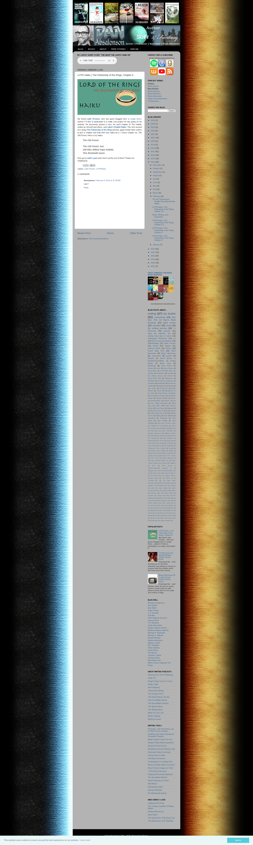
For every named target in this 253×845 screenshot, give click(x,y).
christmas (152, 366)
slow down (165, 513)
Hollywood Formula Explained (160, 774)
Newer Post (84, 233)
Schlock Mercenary (156, 812)
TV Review (154, 475)
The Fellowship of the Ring (99, 130)
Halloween (169, 378)
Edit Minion (152, 784)
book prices (160, 490)
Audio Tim (152, 678)
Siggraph (151, 470)
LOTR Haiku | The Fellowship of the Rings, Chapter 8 (163, 230)
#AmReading (153, 343)
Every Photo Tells (154, 378)
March (156, 193)
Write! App (170, 483)
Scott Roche (153, 650)
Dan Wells (152, 608)
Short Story (160, 408)
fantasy (159, 495)
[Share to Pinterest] (94, 165)
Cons (174, 435)
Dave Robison (168, 438)
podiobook (160, 373)
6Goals (169, 376)
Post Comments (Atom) (98, 239)
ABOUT (103, 49)
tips (149, 518)
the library (158, 515)
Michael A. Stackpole (156, 633)
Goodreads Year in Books (156, 448)
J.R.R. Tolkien (171, 455)
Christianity (153, 435)
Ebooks (151, 358)
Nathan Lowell (154, 643)
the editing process (155, 376)
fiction (167, 495)
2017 (153, 152)
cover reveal (163, 413)
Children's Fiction (170, 433)
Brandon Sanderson (154, 433)
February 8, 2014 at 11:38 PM (108, 180)
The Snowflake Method (157, 777)
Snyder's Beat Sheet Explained (161, 743)
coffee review (168, 493)
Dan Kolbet (152, 605)
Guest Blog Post (156, 351)
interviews (158, 500)
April (155, 189)
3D (160, 388)
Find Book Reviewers (157, 758)
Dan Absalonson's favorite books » (163, 304)
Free (152, 396)
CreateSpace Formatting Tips (160, 762)
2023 (153, 131)
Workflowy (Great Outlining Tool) (161, 749)
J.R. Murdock (153, 623)
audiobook (161, 383)
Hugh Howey (153, 610)
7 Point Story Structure (157, 771)
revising (170, 373)
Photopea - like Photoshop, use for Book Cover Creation (161, 730)
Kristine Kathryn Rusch (157, 628)
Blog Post (172, 428)
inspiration (163, 418)
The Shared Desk (155, 706)
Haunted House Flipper (158, 450)
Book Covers (170, 343)
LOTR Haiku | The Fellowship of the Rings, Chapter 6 (163, 238)
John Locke (155, 458)
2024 (153, 127)
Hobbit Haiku (120, 127)
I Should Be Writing (156, 691)
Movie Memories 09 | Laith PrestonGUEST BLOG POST (167, 578)
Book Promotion (167, 431)
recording (165, 510)
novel (155, 505)
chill (151, 493)
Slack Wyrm (153, 815)
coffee (158, 493)
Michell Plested (162, 398)
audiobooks (159, 317)
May (155, 186)
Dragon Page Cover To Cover (160, 681)
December (157, 165)
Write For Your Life (156, 713)
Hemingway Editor (155, 787)
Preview (164, 463)
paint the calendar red (159, 333)
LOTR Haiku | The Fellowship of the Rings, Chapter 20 (163, 209)
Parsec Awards (170, 401)
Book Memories (154, 94)
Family (161, 443)
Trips (160, 480)
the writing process (157, 328)
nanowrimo (156, 356)
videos (162, 518)
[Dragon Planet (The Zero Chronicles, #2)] (161, 298)
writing (152, 313)
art (174, 338)
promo (157, 510)
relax (171, 510)
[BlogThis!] (86, 165)
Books (168, 348)
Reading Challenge (165, 381)
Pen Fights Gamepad (159, 403)
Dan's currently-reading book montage (160, 274)
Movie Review (166, 366)
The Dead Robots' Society (159, 697)
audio (152, 488)
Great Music (152, 371)
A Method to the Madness (159, 426)
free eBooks (168, 416)
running (157, 513)
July (155, 179)
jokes (166, 500)
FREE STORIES (118, 49)
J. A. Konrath (153, 613)
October (156, 168)
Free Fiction (161, 396)
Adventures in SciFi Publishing (160, 675)
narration (156, 325)
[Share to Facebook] (91, 165)
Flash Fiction (152, 445)
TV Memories (153, 101)
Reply (86, 188)
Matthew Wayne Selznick (158, 630)
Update (168, 346)
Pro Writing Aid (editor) (157, 793)
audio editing (163, 488)
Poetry (155, 346)
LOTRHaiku (101, 169)
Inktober (150, 455)
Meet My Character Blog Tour (158, 460)
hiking (157, 386)
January (156, 245)
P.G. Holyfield (153, 645)
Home (110, 233)
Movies (150, 368)
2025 (153, 124)
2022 (153, 134)
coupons (150, 495)
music (158, 368)
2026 (153, 120)
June (155, 182)
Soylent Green (152, 473)
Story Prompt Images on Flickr (160, 768)
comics (152, 413)
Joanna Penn (153, 620)
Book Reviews (154, 91)
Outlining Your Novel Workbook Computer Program (161, 735)
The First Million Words (157, 700)
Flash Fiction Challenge (167, 393)
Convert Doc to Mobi (156, 755)
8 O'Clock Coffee (170, 423)
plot (149, 508)
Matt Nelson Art (154, 660)
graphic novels (162, 498)
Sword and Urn (165, 473)
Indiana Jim (151, 453)
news (168, 325)
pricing (150, 510)
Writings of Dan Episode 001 (157, 485)
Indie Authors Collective (165, 453)
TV (175, 473)
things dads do (168, 515)
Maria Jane (165, 363)
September (158, 172)
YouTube (173, 485)
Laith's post (92, 158)
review (150, 513)
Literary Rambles (155, 790)
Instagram (160, 455)
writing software (165, 520)
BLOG (80, 49)
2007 (153, 266)
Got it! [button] (238, 840)
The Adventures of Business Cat (161, 818)
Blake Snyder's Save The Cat (160, 739)
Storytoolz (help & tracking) (159, 752)
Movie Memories (155, 96)
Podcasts (151, 381)
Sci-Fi (154, 465)
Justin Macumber (155, 625)
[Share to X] (89, 165)
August (156, 175)
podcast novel (157, 508)
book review (169, 322)
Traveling (151, 480)
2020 (153, 141)
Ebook (150, 440)
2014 (153, 162)
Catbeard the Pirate (156, 803)
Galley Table (153, 684)
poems (169, 356)
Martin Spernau (167, 458)
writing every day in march (159, 336)
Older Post (136, 233)
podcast (167, 331)
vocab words (171, 518)
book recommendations (162, 341)
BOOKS (91, 49)
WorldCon (160, 483)
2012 (153, 252)
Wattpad (170, 408)
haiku (110, 124)
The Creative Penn (156, 694)
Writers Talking (154, 716)
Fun (160, 445)
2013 (153, 249)
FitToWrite (170, 443)
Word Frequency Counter (158, 781)
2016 (153, 155)
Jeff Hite (151, 615)
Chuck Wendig (162, 391)
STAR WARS (161, 406)
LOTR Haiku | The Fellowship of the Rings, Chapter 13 (163, 222)
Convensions (155, 438)
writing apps (154, 520)
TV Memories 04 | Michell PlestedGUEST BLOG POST (166, 556)
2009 (153, 263)
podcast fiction (154, 348)
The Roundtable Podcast (158, 703)
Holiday (171, 450)
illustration (151, 418)
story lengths (162, 421)
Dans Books (168, 368)
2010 (153, 259)
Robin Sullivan (154, 648)
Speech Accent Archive (157, 746)
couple (133, 119)
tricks (155, 518)
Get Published (168, 445)
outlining (170, 505)
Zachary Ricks (154, 658)
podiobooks (169, 508)
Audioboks (163, 428)
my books (169, 313)
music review (166, 503)
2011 (153, 256)
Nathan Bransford (155, 640)
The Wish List (167, 478)
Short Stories (153, 86)
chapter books (171, 490)
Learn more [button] (85, 840)
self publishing (168, 386)
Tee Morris (152, 653)
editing (158, 416)
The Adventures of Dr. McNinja (160, 821)
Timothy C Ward (154, 655)
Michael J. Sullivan (155, 635)
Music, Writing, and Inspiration (160, 216)
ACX (166, 388)
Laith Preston (93, 119)
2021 (153, 138)
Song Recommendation (165, 470)
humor (150, 500)
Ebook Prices (159, 440)
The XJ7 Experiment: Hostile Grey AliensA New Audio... (163, 201)
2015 (153, 159)
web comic (152, 388)
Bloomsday (154, 431)
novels (162, 505)
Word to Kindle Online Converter (161, 765)
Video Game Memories (157, 99)
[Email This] (84, 165)
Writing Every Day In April (157, 411)
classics (173, 411)
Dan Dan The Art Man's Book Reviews (162, 320)
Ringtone (173, 463)
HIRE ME (134, 49)
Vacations (151, 383)
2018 (153, 148)
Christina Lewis (165, 435)
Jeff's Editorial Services (157, 618)
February (157, 196)
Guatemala (172, 448)
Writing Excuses (154, 719)
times (139, 119)
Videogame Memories (157, 338)
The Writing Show (155, 710)
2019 (153, 145)
